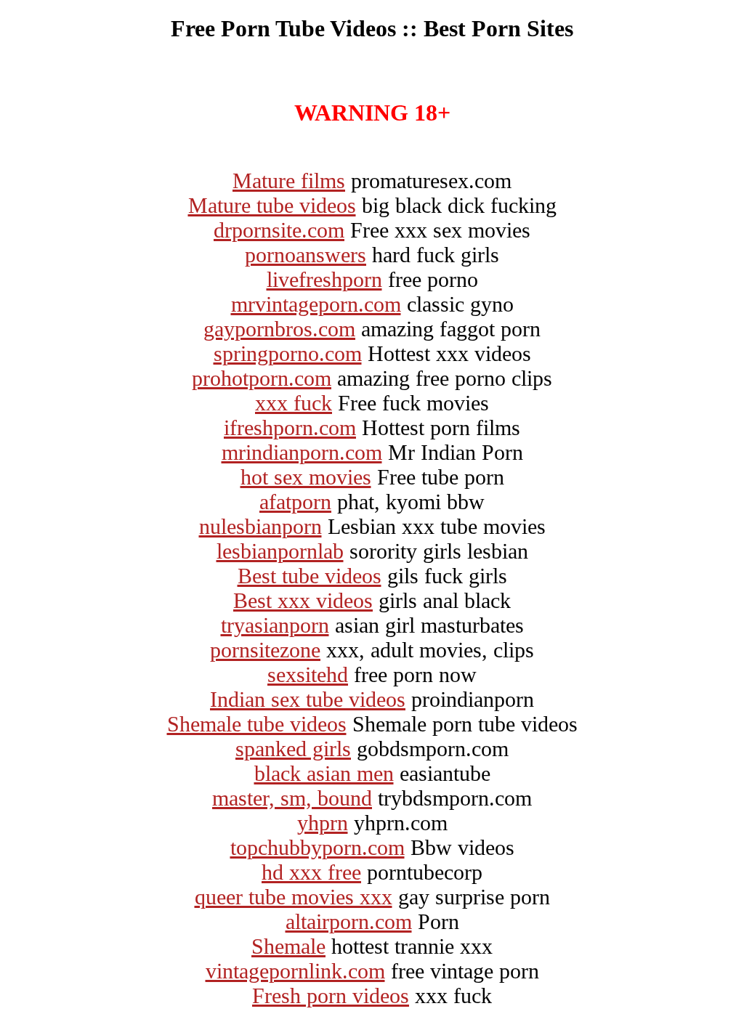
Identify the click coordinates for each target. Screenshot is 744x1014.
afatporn (295, 502)
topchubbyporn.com (317, 847)
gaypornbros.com (279, 329)
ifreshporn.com (290, 427)
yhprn (322, 823)
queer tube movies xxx (293, 897)
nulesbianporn (260, 526)
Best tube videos (309, 576)
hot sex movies (305, 477)
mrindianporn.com (302, 452)
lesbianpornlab (280, 551)
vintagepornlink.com (295, 971)
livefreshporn (324, 279)
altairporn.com (349, 921)
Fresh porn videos (330, 995)
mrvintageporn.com (316, 304)
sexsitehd (307, 674)
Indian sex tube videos (307, 699)
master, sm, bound (292, 798)
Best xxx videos (303, 600)
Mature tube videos (272, 205)
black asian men (324, 773)
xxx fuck (293, 403)
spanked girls (293, 748)
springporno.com (288, 353)
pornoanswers (305, 255)
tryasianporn (275, 625)
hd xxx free (311, 872)
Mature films (288, 180)
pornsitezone (265, 650)
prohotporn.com (261, 378)
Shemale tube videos (257, 724)
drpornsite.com (279, 230)
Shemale (288, 946)
